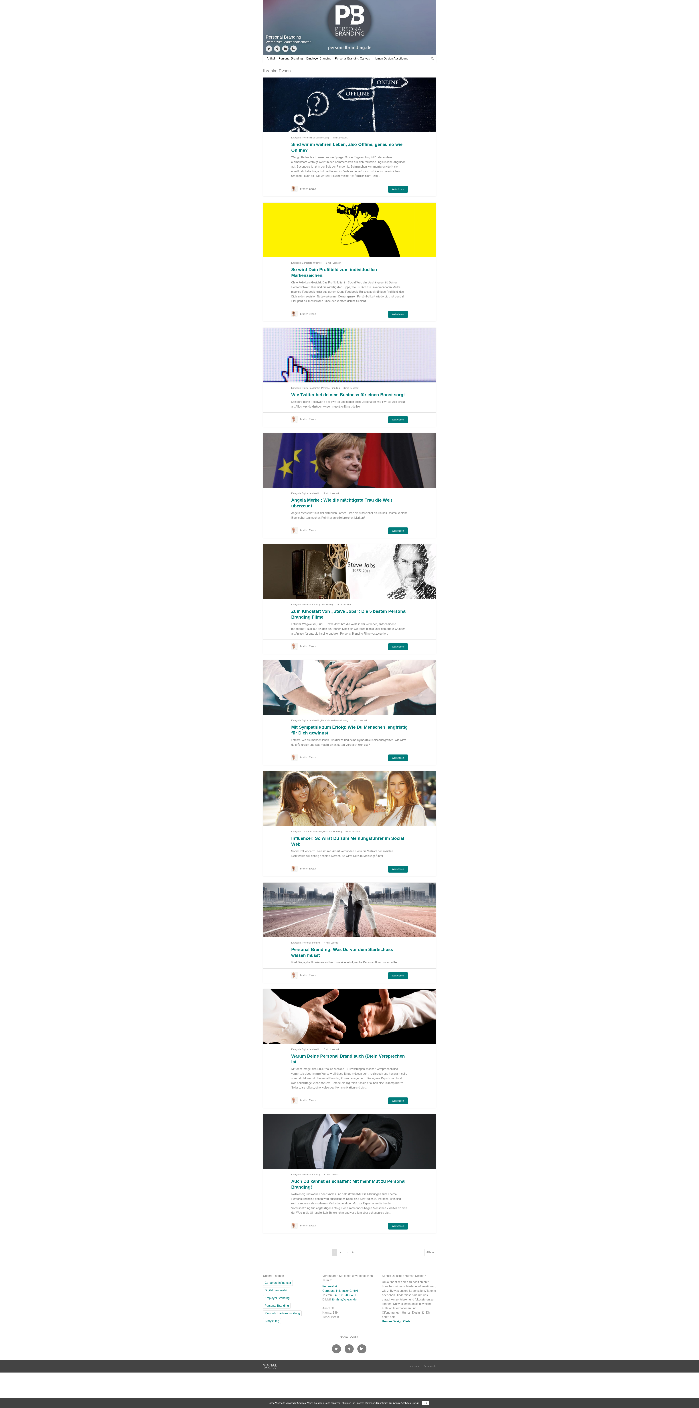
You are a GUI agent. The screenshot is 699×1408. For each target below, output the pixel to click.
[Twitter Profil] (269, 48)
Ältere (430, 1252)
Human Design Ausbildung (391, 58)
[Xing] (277, 48)
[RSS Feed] (293, 48)
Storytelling (327, 604)
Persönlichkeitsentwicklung (315, 137)
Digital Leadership (311, 388)
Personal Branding (291, 58)
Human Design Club (396, 1321)
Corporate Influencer (312, 263)
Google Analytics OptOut (406, 1403)
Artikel (271, 58)
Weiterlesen (398, 189)
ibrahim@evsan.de (344, 1299)
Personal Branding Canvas (352, 58)
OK (425, 1403)
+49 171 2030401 (344, 1295)
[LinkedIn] (285, 48)
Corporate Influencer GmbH (340, 1290)
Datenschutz (430, 1366)
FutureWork (329, 1286)
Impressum (413, 1366)
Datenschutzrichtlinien (376, 1403)
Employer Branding (318, 58)
